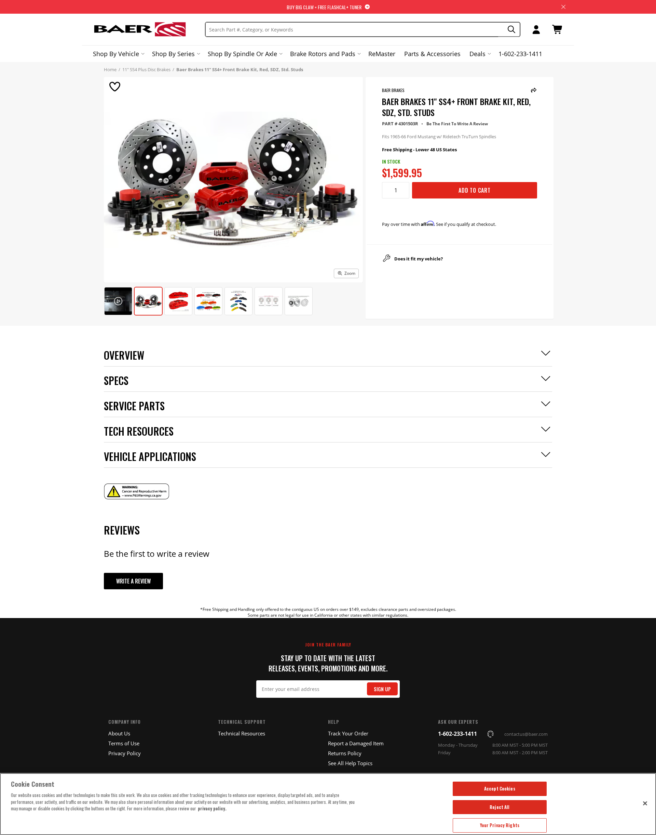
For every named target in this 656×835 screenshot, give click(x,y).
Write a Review (133, 581)
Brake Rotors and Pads (322, 54)
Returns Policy (344, 753)
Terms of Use (123, 743)
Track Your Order (348, 733)
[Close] (645, 803)
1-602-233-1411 (520, 54)
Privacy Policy (124, 753)
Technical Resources (241, 733)
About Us (119, 733)
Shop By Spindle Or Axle (242, 54)
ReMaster (381, 54)
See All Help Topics (350, 763)
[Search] (509, 29)
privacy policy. (212, 808)
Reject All (499, 807)
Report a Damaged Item (356, 743)
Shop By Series (173, 54)
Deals (477, 54)
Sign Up (382, 689)
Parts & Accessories (432, 54)
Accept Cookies (499, 788)
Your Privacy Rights (499, 825)
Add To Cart (475, 190)
